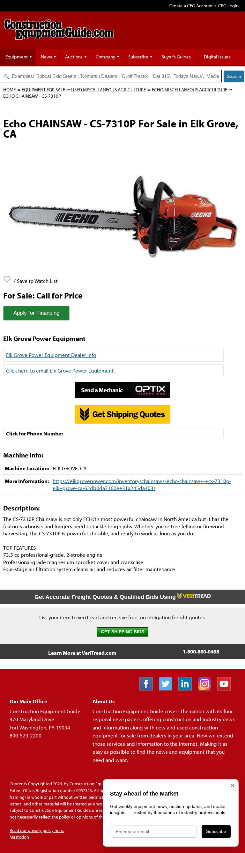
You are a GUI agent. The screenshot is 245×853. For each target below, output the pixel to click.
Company (105, 57)
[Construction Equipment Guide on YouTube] (226, 688)
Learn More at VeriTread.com (82, 652)
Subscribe (138, 57)
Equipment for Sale (43, 90)
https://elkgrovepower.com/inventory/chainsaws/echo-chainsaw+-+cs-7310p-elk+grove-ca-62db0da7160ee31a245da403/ (142, 484)
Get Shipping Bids (122, 632)
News (46, 57)
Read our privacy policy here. (37, 830)
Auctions (74, 57)
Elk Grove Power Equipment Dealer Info (51, 354)
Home (9, 90)
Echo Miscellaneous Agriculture (189, 90)
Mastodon (19, 837)
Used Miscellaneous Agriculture (108, 90)
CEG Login (228, 6)
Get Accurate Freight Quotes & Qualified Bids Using (105, 597)
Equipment (16, 57)
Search (234, 76)
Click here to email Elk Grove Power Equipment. (60, 370)
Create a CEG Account (191, 6)
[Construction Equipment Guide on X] (168, 688)
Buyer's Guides (176, 57)
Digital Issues (217, 57)
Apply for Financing (36, 313)
